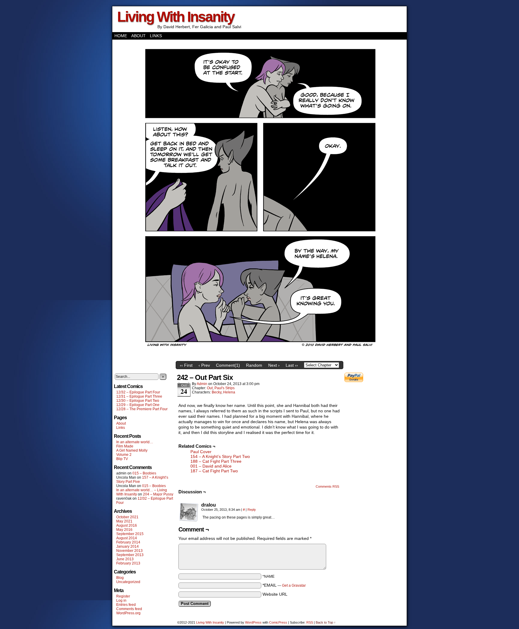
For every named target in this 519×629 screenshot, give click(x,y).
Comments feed (129, 609)
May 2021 (124, 521)
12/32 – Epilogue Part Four (138, 392)
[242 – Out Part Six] (259, 356)
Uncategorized (128, 582)
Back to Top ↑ (326, 622)
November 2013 (129, 551)
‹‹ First (186, 365)
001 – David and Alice (211, 466)
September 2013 (130, 555)
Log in (121, 600)
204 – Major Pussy (158, 494)
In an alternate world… (134, 442)
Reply (251, 509)
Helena (229, 392)
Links (156, 35)
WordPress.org (128, 613)
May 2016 (124, 530)
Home (120, 35)
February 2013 (128, 563)
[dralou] (188, 512)
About (138, 35)
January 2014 (127, 546)
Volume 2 (124, 455)
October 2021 (127, 517)
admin (202, 384)
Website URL (275, 594)
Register (123, 596)
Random (254, 365)
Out (210, 388)
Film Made (124, 446)
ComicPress (278, 622)
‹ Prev (204, 365)
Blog (120, 578)
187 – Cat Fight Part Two (214, 470)
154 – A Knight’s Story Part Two (220, 456)
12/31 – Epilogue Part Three (139, 396)
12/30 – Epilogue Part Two (137, 401)
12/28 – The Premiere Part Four (142, 409)
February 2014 (128, 542)
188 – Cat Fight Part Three (215, 461)
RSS (309, 622)
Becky (216, 392)
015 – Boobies (144, 473)
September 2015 (130, 534)
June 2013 (125, 559)
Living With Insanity (175, 17)
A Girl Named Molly (131, 450)
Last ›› (292, 365)
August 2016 (126, 525)
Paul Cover (200, 451)
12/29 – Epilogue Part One (137, 405)
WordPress (253, 622)
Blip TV (122, 459)
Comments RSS (327, 486)
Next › (274, 365)
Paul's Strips (224, 388)
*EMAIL (284, 585)
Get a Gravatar (294, 585)
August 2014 (126, 538)
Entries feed (126, 605)
